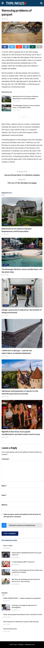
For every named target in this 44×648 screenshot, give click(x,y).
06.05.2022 (5, 19)
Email (4, 495)
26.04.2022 (16, 610)
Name (4, 486)
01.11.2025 (6, 315)
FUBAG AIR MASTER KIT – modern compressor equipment (22, 598)
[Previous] (20, 117)
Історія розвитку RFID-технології (23, 562)
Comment (6, 459)
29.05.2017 (7, 600)
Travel (5, 224)
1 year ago (16, 575)
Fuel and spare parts (10, 629)
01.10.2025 (6, 356)
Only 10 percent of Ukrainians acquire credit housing (20, 622)
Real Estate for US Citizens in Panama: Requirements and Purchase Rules (25, 97)
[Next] (24, 117)
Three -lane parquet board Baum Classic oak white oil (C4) (22, 614)
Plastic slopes (8, 545)
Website (4, 505)
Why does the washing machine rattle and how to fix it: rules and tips (26, 580)
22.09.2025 (6, 396)
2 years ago (16, 564)
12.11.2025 (17, 110)
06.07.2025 (6, 437)
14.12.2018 (7, 624)
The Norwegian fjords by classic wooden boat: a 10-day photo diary (26, 107)
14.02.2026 (17, 101)
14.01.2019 (7, 631)
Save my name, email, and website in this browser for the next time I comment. (22, 515)
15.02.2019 (7, 617)
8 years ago (7, 548)
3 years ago (16, 557)
